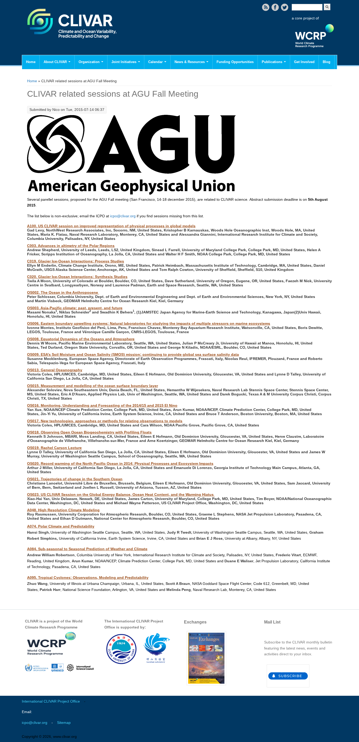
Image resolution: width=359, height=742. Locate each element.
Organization (90, 62)
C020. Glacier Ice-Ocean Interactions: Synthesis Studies (77, 277)
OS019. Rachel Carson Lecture (54, 448)
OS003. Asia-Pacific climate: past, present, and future (74, 308)
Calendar (156, 62)
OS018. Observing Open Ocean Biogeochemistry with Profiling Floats (89, 432)
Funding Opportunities (235, 62)
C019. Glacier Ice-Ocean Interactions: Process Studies (75, 261)
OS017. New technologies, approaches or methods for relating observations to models (104, 421)
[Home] (72, 42)
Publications (272, 62)
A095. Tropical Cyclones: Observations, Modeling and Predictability (87, 577)
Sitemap (64, 722)
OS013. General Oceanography (54, 370)
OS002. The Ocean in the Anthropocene (63, 292)
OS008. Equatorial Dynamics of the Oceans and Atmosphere (81, 339)
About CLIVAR (56, 62)
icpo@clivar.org (123, 216)
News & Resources (190, 62)
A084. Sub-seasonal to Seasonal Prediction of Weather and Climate (87, 549)
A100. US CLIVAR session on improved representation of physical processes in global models (111, 226)
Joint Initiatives (124, 62)
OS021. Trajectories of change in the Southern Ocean (74, 479)
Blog (326, 62)
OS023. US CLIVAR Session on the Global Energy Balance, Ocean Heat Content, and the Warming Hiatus (121, 494)
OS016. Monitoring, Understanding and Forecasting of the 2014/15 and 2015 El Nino (102, 405)
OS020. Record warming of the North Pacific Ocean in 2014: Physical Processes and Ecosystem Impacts (120, 463)
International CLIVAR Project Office (51, 701)
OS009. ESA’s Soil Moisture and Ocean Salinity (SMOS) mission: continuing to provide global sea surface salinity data (133, 354)
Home (30, 62)
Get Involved (304, 62)
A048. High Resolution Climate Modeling (63, 510)
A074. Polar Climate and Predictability (60, 526)
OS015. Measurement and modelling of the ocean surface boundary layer (92, 386)
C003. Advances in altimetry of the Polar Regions (71, 246)
